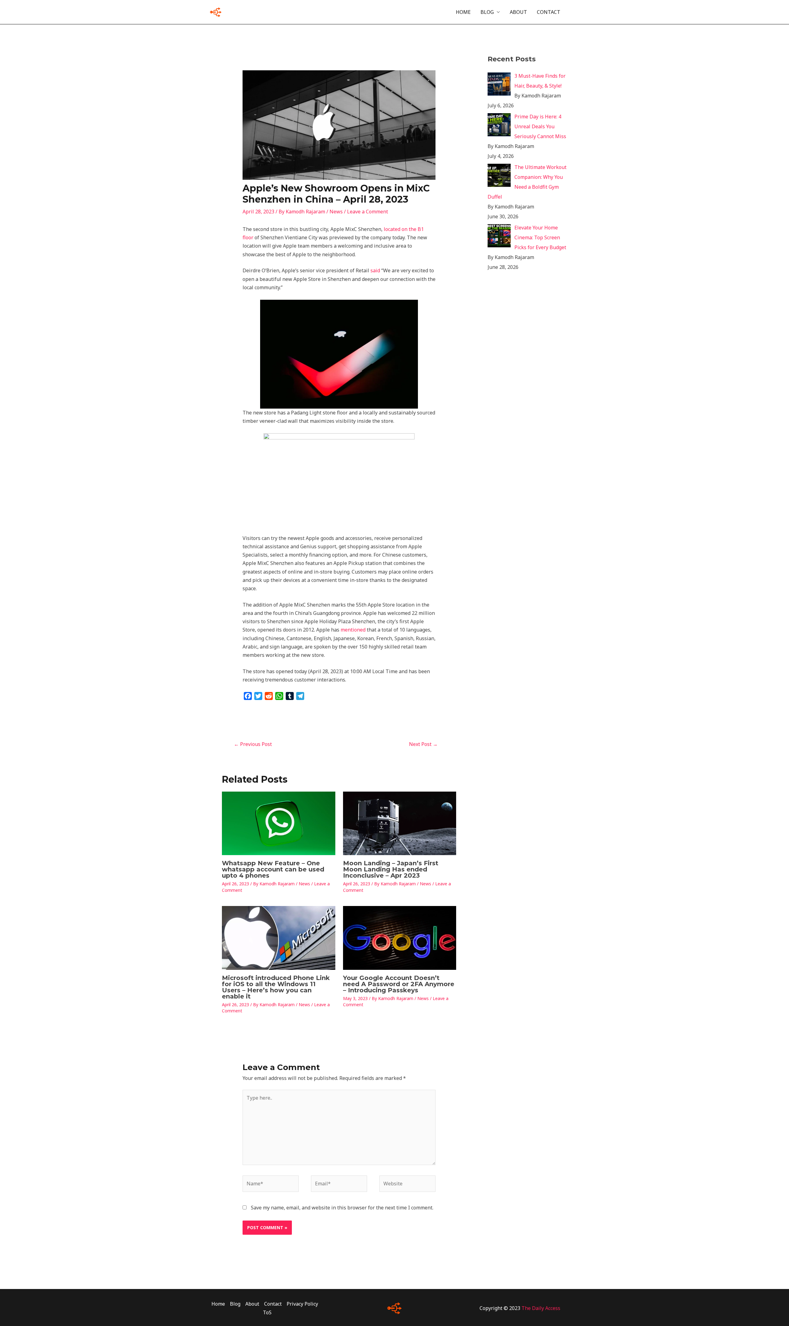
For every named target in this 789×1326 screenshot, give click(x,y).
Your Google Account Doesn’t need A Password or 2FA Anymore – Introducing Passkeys (398, 984)
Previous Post (253, 744)
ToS (267, 1312)
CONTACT (548, 12)
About (252, 1303)
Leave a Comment (367, 211)
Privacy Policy (302, 1303)
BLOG (487, 12)
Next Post (423, 744)
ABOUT (518, 12)
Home (218, 1303)
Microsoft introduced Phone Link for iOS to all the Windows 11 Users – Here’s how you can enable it (276, 987)
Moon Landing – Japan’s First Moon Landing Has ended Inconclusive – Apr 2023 (390, 869)
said (375, 270)
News (336, 211)
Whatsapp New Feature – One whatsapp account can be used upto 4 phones (273, 869)
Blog (235, 1303)
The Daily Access (540, 1308)
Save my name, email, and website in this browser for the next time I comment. (342, 1207)
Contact (273, 1303)
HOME (463, 12)
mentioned (353, 629)
